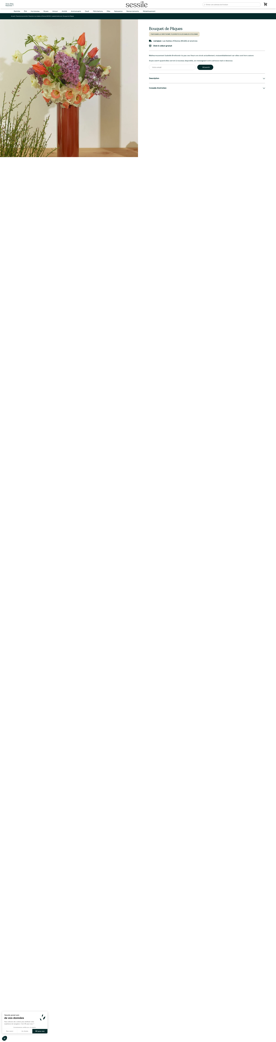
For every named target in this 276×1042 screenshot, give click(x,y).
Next (129, 540)
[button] (4, 1038)
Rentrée (17, 11)
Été (25, 11)
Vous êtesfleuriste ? (9, 4)
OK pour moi (40, 1031)
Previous (4, 540)
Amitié (64, 11)
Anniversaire (76, 11)
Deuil (87, 11)
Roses (46, 11)
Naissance (118, 11)
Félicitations (98, 11)
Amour (55, 11)
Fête (108, 11)
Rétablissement (149, 11)
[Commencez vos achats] (266, 5)
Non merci (9, 1031)
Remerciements (132, 11)
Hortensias (35, 11)
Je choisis (24, 1031)
